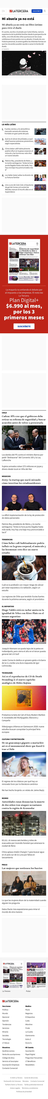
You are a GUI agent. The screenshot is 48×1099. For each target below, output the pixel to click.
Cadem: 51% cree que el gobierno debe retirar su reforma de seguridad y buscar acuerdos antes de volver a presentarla (24, 419)
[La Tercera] (12, 989)
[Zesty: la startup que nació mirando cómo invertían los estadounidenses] (24, 498)
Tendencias (7, 539)
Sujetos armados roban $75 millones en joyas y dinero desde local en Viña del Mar (22, 467)
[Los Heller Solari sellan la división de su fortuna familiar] (40, 177)
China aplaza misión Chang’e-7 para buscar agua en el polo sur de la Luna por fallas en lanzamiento (23, 855)
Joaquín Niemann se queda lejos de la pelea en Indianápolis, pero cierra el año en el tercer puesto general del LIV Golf (24, 651)
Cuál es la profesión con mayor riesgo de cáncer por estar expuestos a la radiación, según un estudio (22, 587)
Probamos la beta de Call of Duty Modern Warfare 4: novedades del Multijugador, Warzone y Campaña (23, 718)
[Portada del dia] (24, 282)
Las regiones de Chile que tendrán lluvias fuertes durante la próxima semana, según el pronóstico (23, 598)
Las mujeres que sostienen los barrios (22, 868)
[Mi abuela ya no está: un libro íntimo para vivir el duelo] (24, 63)
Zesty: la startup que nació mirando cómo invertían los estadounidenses (21, 481)
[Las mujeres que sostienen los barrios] (24, 883)
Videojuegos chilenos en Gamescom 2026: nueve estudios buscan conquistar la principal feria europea (23, 729)
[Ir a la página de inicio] (19, 11)
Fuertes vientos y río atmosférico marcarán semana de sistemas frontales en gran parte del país (17, 131)
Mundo (5, 798)
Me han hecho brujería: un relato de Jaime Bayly (23, 790)
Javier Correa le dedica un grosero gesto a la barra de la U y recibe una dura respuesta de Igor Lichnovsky (24, 663)
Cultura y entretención (13, 739)
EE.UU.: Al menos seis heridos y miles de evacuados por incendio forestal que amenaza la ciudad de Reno (23, 843)
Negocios (6, 476)
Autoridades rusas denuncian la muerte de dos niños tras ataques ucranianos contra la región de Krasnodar (23, 805)
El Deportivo (8, 606)
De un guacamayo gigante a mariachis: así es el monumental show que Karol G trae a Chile (23, 746)
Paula (4, 864)
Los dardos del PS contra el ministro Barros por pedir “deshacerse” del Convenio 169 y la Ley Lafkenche (22, 457)
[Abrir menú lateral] (4, 11)
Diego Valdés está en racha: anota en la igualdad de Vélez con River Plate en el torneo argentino (23, 613)
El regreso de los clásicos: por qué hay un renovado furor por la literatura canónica (20, 782)
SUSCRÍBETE (24, 326)
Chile (4, 413)
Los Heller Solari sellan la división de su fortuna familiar (19, 176)
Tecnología (7, 673)
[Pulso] (36, 989)
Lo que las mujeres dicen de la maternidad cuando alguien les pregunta (24, 901)
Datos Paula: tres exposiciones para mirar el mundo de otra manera (21, 910)
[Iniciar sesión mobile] (44, 11)
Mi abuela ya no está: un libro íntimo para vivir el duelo (22, 26)
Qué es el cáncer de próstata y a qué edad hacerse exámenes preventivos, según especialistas (19, 141)
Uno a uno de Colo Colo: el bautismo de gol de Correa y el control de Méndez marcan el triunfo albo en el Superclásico (19, 188)
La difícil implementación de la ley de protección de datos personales (23, 516)
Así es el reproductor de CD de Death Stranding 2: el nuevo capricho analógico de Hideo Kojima (22, 680)
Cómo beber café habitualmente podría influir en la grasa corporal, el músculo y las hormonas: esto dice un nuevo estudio (19, 152)
